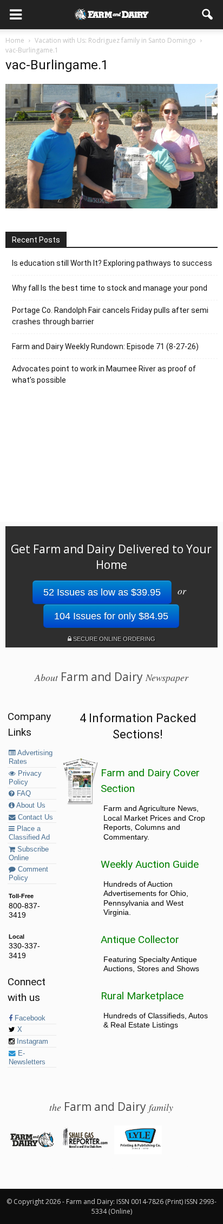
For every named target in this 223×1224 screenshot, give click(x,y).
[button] (208, 14)
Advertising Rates (31, 757)
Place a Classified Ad (29, 833)
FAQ (23, 793)
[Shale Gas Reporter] (84, 1146)
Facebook (28, 1018)
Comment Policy (28, 874)
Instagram (31, 1041)
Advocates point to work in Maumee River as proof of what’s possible (104, 374)
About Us (30, 805)
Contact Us (34, 817)
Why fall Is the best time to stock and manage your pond (109, 288)
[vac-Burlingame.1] (111, 205)
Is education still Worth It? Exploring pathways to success (112, 263)
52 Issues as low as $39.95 (102, 592)
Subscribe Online (29, 854)
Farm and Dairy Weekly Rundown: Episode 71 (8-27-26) (105, 346)
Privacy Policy (25, 778)
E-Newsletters (27, 1058)
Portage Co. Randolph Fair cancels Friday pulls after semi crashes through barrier (110, 316)
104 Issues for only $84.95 (111, 616)
